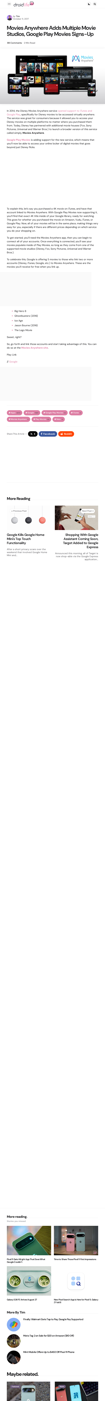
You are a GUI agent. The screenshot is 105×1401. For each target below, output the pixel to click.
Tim (18, 16)
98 (14, 42)
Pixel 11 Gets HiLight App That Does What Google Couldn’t (26, 1260)
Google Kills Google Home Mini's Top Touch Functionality (25, 539)
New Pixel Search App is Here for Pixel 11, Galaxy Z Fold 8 (76, 1301)
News (62, 1386)
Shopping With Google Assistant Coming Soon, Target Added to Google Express (80, 541)
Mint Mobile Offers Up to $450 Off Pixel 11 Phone (49, 1352)
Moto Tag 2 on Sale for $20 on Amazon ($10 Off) (48, 1335)
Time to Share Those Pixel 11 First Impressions (75, 1259)
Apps (15, 412)
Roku (59, 419)
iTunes (77, 412)
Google (13, 361)
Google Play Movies (56, 412)
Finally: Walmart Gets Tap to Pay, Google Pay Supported (53, 1319)
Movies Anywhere (19, 419)
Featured (15, 1386)
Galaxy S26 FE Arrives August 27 (22, 1299)
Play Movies (42, 419)
